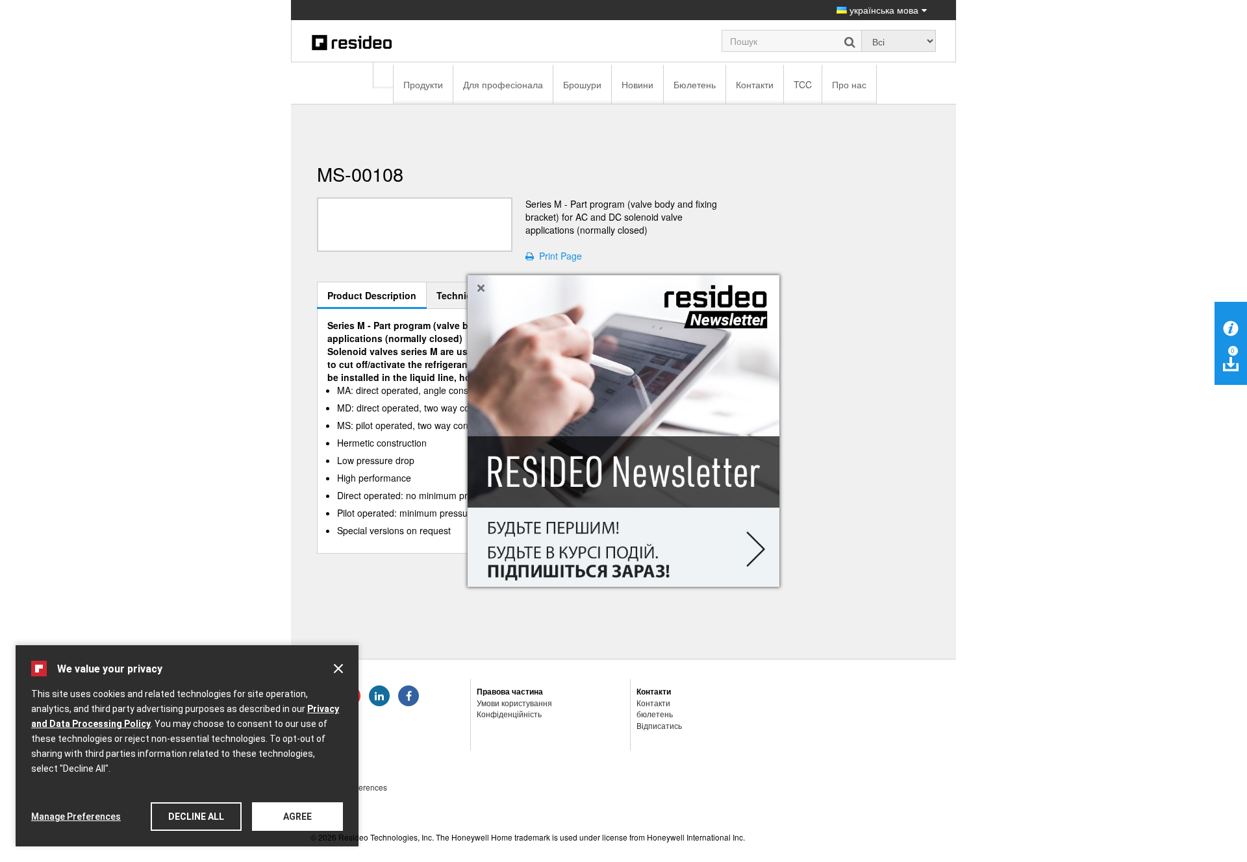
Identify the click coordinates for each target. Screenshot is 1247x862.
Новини (637, 84)
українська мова (882, 9)
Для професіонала (503, 84)
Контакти (755, 84)
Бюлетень (695, 84)
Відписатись (659, 725)
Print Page (558, 255)
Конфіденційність (509, 713)
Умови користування (514, 702)
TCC (803, 84)
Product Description (371, 295)
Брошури (582, 84)
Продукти (423, 84)
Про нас (849, 84)
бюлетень (654, 713)
